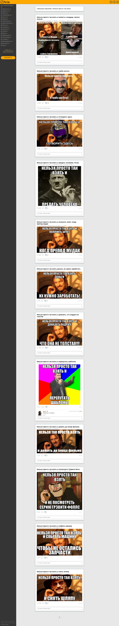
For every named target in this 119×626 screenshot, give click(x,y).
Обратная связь (11, 622)
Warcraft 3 (61, 118)
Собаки (5, 39)
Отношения (6, 37)
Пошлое (5, 29)
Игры (4, 33)
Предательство (58, 164)
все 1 (81, 411)
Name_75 (45, 411)
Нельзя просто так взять (45, 20)
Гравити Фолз (67, 471)
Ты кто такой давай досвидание (62, 363)
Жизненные (6, 21)
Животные (6, 9)
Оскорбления (42, 225)
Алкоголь (5, 27)
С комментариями (8, 5)
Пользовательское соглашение (7, 621)
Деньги (40, 270)
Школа (5, 19)
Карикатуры (6, 35)
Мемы (4, 13)
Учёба (4, 31)
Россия (5, 25)
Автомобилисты (58, 527)
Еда (4, 45)
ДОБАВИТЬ (8, 57)
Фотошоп (5, 43)
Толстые (41, 318)
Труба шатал (57, 72)
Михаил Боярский (43, 573)
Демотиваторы (7, 23)
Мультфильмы (7, 41)
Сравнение (6, 15)
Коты (4, 17)
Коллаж (63, 20)
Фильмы (56, 20)
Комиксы (5, 11)
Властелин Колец (71, 20)
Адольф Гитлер (68, 164)
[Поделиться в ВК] (46, 407)
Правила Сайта (4, 622)
